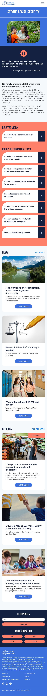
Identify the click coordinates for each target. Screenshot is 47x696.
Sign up (23, 624)
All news (40, 252)
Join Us (27, 679)
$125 (12, 642)
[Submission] (23, 446)
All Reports (38, 429)
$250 (34, 642)
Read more (24, 306)
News (27, 676)
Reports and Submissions (10, 679)
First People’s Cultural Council (23, 670)
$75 (34, 636)
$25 (12, 636)
